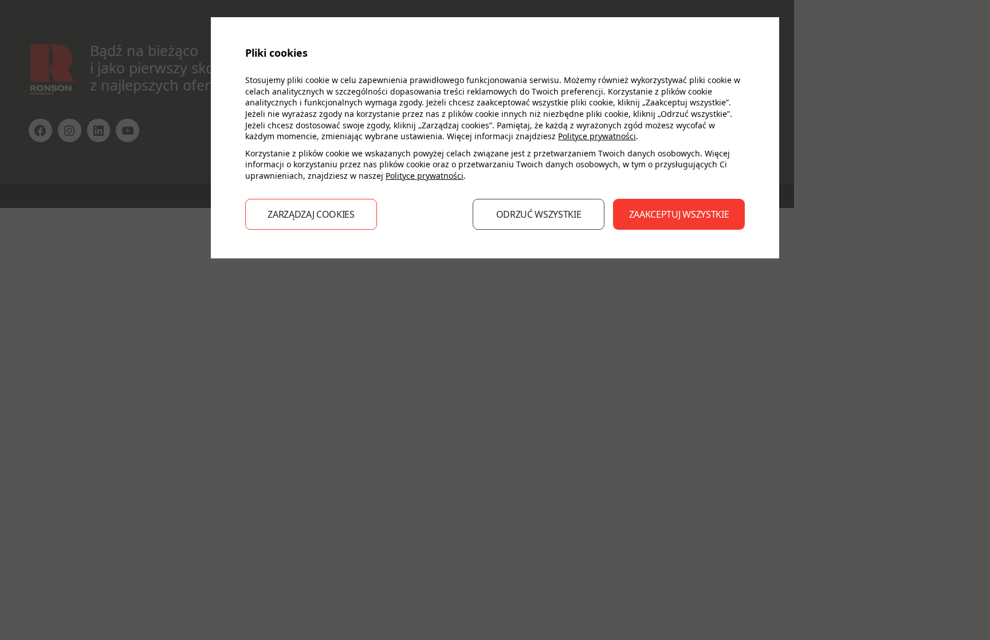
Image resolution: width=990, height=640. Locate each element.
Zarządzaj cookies (311, 214)
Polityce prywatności (597, 136)
